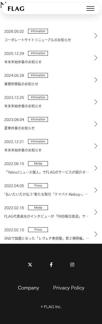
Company (28, 288)
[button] (90, 8)
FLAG (16, 8)
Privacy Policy (68, 288)
